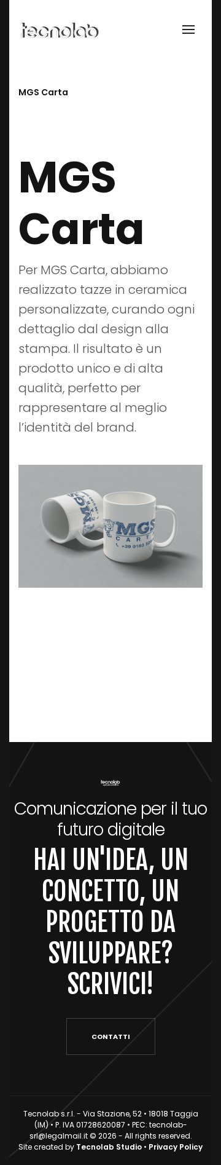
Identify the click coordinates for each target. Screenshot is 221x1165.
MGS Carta (43, 92)
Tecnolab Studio (109, 1147)
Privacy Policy (176, 1147)
